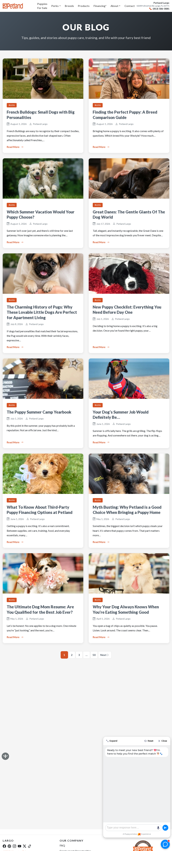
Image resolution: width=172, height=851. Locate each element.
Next (103, 654)
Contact (129, 5)
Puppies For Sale (42, 5)
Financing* (100, 5)
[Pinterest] (9, 845)
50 (94, 654)
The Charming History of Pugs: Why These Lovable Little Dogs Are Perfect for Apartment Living (42, 312)
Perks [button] (55, 5)
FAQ (62, 845)
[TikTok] (29, 845)
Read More (13, 146)
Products (84, 5)
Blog (12, 105)
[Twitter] (24, 845)
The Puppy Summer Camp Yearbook (39, 412)
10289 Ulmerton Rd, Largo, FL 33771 (152, 6)
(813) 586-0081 (161, 8)
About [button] (114, 5)
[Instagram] (14, 845)
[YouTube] (19, 845)
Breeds (69, 5)
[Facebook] (4, 845)
